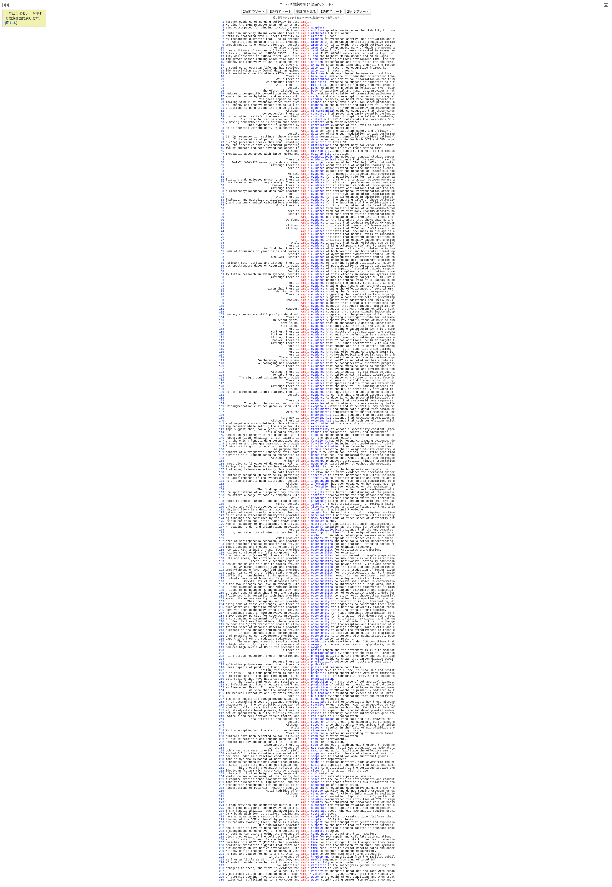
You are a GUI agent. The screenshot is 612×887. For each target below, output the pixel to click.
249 (221, 733)
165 (221, 492)
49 (221, 159)
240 (221, 707)
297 (221, 871)
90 (221, 277)
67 (221, 211)
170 (221, 507)
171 (221, 509)
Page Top (606, 5)
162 (221, 484)
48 (221, 157)
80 (221, 248)
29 (221, 102)
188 (221, 558)
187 (221, 555)
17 (221, 68)
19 (221, 73)
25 (221, 91)
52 (221, 168)
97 (221, 297)
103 (221, 314)
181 (221, 538)
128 (221, 386)
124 (221, 375)
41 (221, 136)
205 (221, 607)
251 (221, 739)
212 (221, 627)
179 (221, 532)
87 (221, 268)
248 (221, 730)
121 (221, 366)
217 (221, 641)
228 (221, 673)
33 (221, 113)
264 (221, 776)
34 (221, 116)
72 (221, 225)
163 (221, 486)
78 (221, 243)
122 (221, 369)
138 (221, 415)
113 (221, 343)
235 (221, 693)
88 (221, 271)
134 (221, 403)
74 (221, 231)
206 (221, 610)
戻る (6, 5)
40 (221, 134)
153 (221, 458)
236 (221, 696)
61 (221, 194)
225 (221, 664)
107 (221, 326)
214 (221, 633)
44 (221, 145)
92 (221, 283)
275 (221, 808)
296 (221, 868)
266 (221, 782)
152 (221, 455)
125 (221, 377)
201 (221, 595)
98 (221, 300)
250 (221, 736)
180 (221, 535)
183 (221, 544)
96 (221, 294)
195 (221, 578)
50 (221, 162)
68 (221, 214)
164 (221, 489)
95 (221, 291)
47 (221, 154)
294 (221, 862)
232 (221, 684)
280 (221, 822)
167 (221, 498)
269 (221, 791)
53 (221, 171)
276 (221, 811)
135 (221, 406)
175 (221, 521)
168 (221, 501)
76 (221, 237)
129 (221, 389)
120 (221, 363)
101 (221, 309)
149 (221, 446)
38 (221, 128)
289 (221, 848)
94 (221, 288)
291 (221, 854)
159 (221, 475)
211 (221, 624)
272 (221, 799)
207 (221, 613)
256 (221, 753)
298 (221, 874)
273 (221, 802)
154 (221, 461)
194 (221, 575)
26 (221, 93)
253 (221, 745)
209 (221, 618)
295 (221, 865)
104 (221, 317)
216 (221, 639)
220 (221, 650)
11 (221, 50)
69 (221, 217)
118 (221, 357)
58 (221, 185)
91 (221, 280)
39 (221, 131)
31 (221, 108)
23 (221, 85)
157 (221, 469)
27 (221, 96)
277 (221, 814)
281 (221, 825)
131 (221, 395)
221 (221, 653)
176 (221, 524)
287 (221, 842)
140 (221, 420)
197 (221, 584)
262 (221, 770)
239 (221, 704)
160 (221, 478)
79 (221, 245)
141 (221, 423)
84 (221, 260)
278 (221, 816)
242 (221, 713)
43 (221, 142)
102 (221, 311)
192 (221, 570)
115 (221, 349)
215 (221, 636)
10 (221, 47)
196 (221, 581)
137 (221, 412)
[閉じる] (11, 23)
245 (221, 722)
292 (221, 857)
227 (221, 670)
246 (221, 725)
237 (221, 699)
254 (221, 748)
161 (221, 481)
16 (221, 65)
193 (221, 573)
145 (221, 435)
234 (221, 690)
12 (221, 53)
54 (221, 174)
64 (221, 202)
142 (221, 426)
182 (221, 541)
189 (221, 561)
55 (221, 177)
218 (221, 644)
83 (221, 257)
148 (221, 443)
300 (221, 880)
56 (221, 179)
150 (221, 449)
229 (221, 676)
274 (221, 805)
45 (221, 148)
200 (221, 593)
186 (221, 552)
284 (221, 834)
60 (221, 191)
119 (221, 360)
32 (221, 111)
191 (221, 567)
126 (221, 380)
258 (221, 759)
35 (221, 119)
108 (221, 329)
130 (221, 392)
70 (221, 220)
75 (221, 234)
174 (221, 518)
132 (221, 398)
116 (221, 352)
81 (221, 251)
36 (221, 122)
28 (221, 99)
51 (221, 165)
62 (221, 197)
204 (221, 604)
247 (221, 727)
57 (221, 182)
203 (221, 601)
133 (221, 400)
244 (221, 719)
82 (221, 254)
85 (221, 263)
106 (221, 323)
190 (221, 564)
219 (221, 647)
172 (221, 512)
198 (221, 587)
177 (221, 527)
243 (221, 716)
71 (221, 222)
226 (221, 667)
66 (221, 208)
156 (221, 466)
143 (221, 429)
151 (221, 452)
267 (221, 785)
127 (221, 383)
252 (221, 742)
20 (221, 76)
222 (221, 656)
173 (221, 515)
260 (221, 765)
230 (221, 679)
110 (221, 334)
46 (221, 151)
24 (221, 88)
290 (221, 851)
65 (221, 205)
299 (221, 877)
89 (221, 274)
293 (221, 859)
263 (221, 773)
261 (221, 768)
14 (221, 59)
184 (221, 547)
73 (221, 228)
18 (221, 70)
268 (221, 788)
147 (221, 441)
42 (221, 139)
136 (221, 409)
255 (221, 750)
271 (221, 796)
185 (221, 550)
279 (221, 819)
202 (221, 598)
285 (221, 836)
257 (221, 756)
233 (221, 687)
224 (221, 661)
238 (221, 702)
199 (221, 590)
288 (221, 845)
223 (221, 659)
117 (221, 354)
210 (221, 621)
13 (221, 56)
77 (221, 240)
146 (221, 438)
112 (221, 340)
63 (221, 200)
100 (221, 306)
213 (221, 630)
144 (221, 432)
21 (221, 79)
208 (221, 616)
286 (221, 839)
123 (221, 372)
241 (221, 710)
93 (221, 286)
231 (221, 682)
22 (221, 82)
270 (221, 793)
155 (221, 463)
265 (221, 779)
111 (221, 337)
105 (221, 320)
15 (221, 62)
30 (221, 105)
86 (221, 266)
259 (221, 762)
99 (221, 303)
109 (221, 332)
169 (221, 504)
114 (221, 346)
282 (221, 828)
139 (221, 418)
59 (221, 188)
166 (221, 495)
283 (221, 831)
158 (221, 472)
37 (221, 125)
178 (221, 529)
